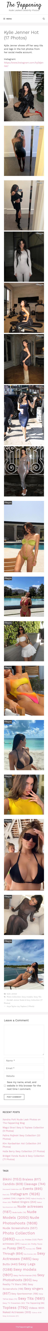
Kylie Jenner (12, 994)
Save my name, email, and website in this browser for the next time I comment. (24, 1085)
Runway (30, 1249)
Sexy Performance (24, 1275)
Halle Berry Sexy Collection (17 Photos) (24, 1151)
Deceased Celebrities (12, 1189)
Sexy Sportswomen (24, 1293)
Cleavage (34, 1184)
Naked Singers (24, 1202)
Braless (31, 1179)
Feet (6, 1195)
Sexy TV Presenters (14, 1303)
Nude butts (19, 1212)
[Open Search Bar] (43, 19)
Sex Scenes (30, 1254)
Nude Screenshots (20, 1228)
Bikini (12, 1179)
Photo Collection (14, 997)
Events (32, 1189)
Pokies (31, 1239)
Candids (13, 1184)
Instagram (25, 1194)
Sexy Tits (37, 997)
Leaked (9, 1198)
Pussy (16, 1248)
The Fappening (24, 5)
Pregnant (25, 1244)
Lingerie (23, 1198)
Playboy (19, 1240)
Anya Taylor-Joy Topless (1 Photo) (20, 1006)
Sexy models (27, 997)
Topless (15, 1307)
